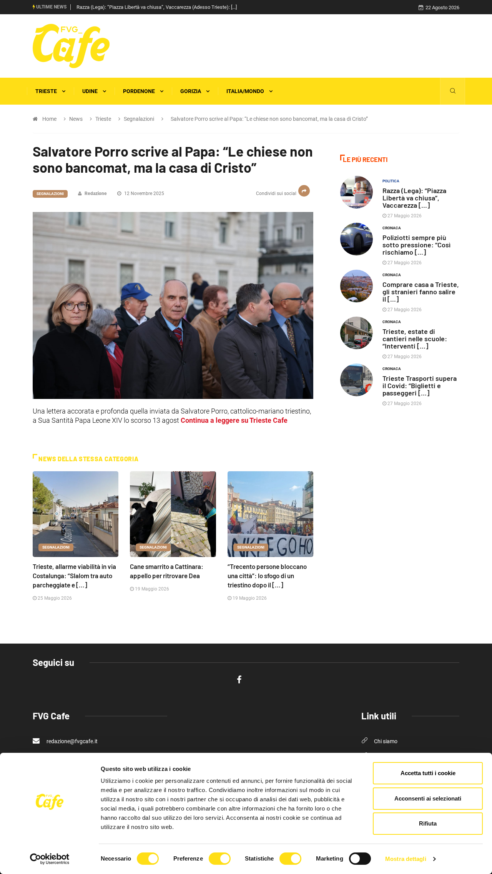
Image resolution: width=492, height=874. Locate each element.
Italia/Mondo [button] (245, 91)
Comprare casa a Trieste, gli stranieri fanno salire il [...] (420, 291)
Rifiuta (428, 823)
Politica (390, 181)
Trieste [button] (46, 91)
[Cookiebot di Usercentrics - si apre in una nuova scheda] (49, 859)
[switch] (220, 858)
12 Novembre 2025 (143, 193)
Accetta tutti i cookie (428, 773)
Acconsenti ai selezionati (427, 798)
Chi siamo (385, 741)
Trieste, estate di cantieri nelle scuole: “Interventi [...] (414, 338)
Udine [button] (90, 91)
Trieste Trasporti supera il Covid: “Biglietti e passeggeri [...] (419, 385)
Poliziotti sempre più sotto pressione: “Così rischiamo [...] (416, 244)
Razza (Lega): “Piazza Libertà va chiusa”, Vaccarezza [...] (414, 197)
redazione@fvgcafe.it (71, 741)
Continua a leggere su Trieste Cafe (234, 420)
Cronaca (391, 228)
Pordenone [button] (139, 91)
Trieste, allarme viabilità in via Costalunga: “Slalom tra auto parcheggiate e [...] (74, 575)
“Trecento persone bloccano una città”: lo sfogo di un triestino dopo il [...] (267, 575)
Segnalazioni (50, 194)
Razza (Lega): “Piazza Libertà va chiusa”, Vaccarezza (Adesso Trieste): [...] (156, 7)
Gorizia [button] (191, 91)
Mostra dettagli (405, 859)
